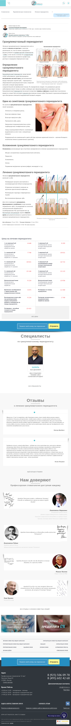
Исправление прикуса (61, 647)
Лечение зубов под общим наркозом (14, 641)
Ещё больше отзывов (34, 472)
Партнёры (66, 690)
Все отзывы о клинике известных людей (35, 609)
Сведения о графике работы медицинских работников (41, 708)
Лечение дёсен (7, 650)
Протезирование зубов (9, 647)
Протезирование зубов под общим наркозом (16, 644)
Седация (42, 644)
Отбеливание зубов (62, 650)
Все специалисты (34, 386)
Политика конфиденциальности (10, 708)
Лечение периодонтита (41, 12)
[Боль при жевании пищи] (52, 117)
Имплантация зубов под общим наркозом (55, 641)
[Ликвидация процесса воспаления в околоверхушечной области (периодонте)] (52, 195)
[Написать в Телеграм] (68, 3)
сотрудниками (28, 54)
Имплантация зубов (62, 644)
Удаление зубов (28, 647)
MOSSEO (11, 723)
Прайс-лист (66, 708)
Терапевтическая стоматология (22, 12)
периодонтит (18, 91)
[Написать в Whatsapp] (64, 3)
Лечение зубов (44, 647)
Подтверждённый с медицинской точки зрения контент (62, 15)
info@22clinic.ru (64, 687)
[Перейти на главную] (36, 3)
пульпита (25, 93)
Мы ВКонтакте (68, 704)
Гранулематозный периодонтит (12, 74)
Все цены (35, 316)
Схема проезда (8, 682)
